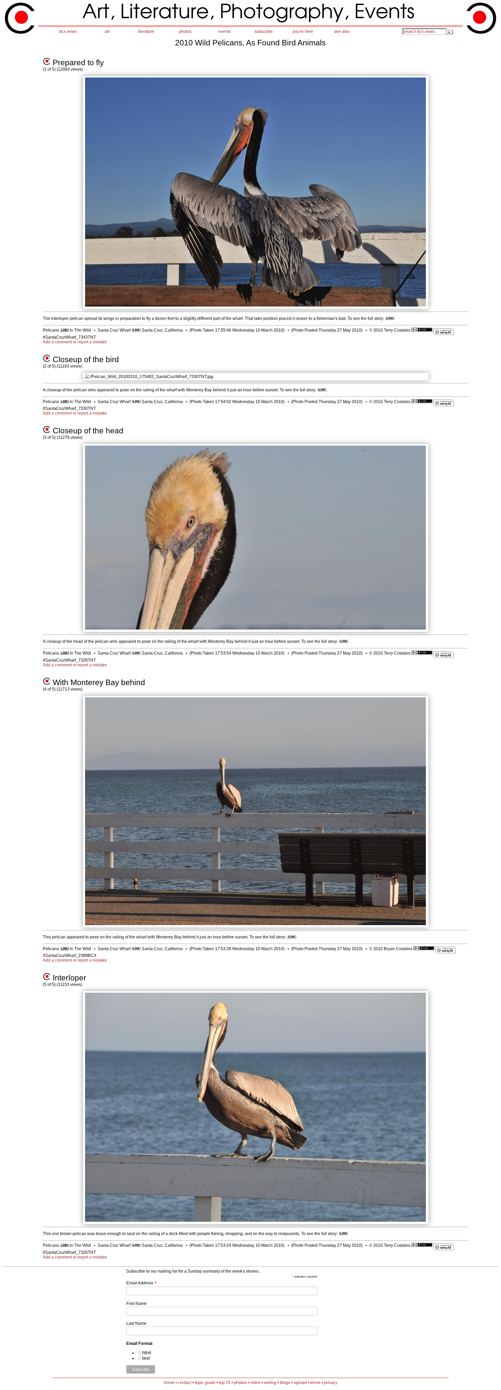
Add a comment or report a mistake (75, 342)
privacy (330, 1382)
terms (315, 1382)
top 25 (224, 1382)
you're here (303, 31)
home (169, 1382)
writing (270, 1382)
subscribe (264, 31)
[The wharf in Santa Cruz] (136, 330)
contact (184, 1382)
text (146, 1358)
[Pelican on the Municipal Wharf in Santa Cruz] (389, 318)
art (107, 31)
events (224, 31)
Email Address (141, 1283)
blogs (285, 1382)
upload (300, 1382)
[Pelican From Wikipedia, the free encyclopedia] (64, 330)
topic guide (205, 1382)
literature (146, 31)
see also (342, 31)
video (255, 1382)
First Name (136, 1303)
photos (185, 31)
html (146, 1352)
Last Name (136, 1323)
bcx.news (68, 31)
